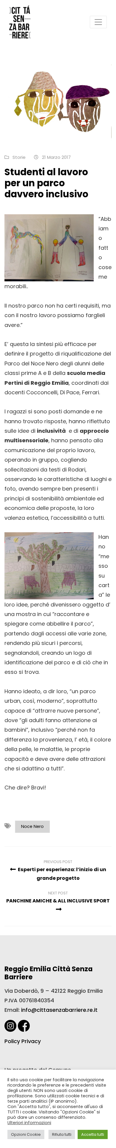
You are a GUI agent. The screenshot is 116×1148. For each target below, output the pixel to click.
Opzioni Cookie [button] (26, 1134)
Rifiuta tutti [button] (61, 1134)
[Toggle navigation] (98, 22)
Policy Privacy (22, 1041)
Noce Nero (32, 826)
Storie (19, 157)
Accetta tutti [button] (92, 1134)
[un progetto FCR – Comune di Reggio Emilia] (20, 22)
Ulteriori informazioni (29, 1123)
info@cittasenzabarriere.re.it (59, 1010)
